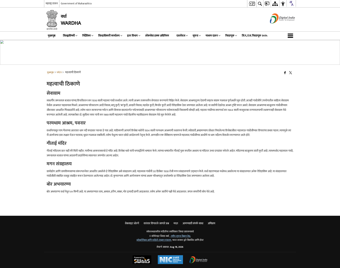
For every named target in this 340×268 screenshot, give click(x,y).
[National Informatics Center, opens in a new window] (170, 260)
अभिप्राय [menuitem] (211, 223)
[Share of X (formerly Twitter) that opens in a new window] (290, 73)
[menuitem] (251, 3)
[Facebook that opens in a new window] (285, 73)
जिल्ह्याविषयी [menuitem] (69, 35)
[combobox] (291, 3)
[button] (291, 36)
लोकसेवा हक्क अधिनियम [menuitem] (157, 35)
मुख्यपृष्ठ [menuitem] (51, 35)
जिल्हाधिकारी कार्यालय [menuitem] (109, 35)
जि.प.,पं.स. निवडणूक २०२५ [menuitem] (254, 35)
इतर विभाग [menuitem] (132, 35)
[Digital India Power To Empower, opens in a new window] (199, 260)
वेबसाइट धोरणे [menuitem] (132, 223)
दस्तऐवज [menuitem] (180, 35)
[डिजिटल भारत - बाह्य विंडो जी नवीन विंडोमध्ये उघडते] (277, 27)
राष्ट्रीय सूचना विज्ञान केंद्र (180, 236)
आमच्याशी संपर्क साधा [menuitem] (193, 223)
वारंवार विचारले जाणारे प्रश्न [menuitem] (156, 223)
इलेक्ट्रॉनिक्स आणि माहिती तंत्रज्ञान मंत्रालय (154, 240)
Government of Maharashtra (76, 3)
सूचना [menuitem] (195, 35)
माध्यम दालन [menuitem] (212, 35)
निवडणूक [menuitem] (229, 35)
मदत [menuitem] (176, 223)
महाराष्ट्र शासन (52, 3)
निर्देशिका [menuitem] (86, 35)
